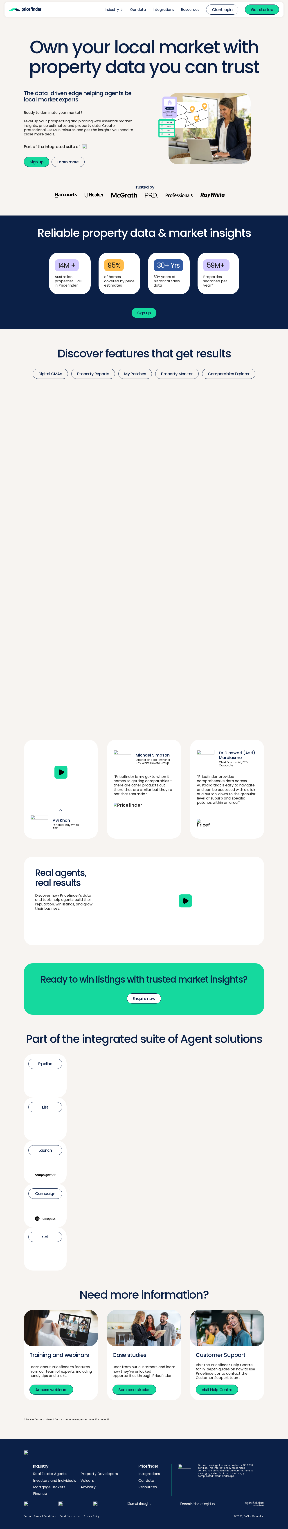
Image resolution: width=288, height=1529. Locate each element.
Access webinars (51, 1389)
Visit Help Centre (217, 1389)
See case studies (134, 1389)
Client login (222, 9)
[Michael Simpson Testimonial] (61, 772)
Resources (190, 9)
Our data (138, 9)
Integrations (163, 9)
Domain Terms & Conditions (40, 1516)
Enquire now (144, 998)
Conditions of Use (70, 1516)
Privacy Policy (91, 1516)
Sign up (36, 162)
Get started (262, 9)
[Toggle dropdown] (121, 9)
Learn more (68, 162)
